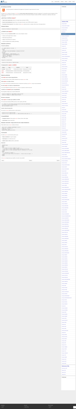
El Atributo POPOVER (64, 293)
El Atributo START (64, 340)
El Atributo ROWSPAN (64, 314)
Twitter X (50, 407)
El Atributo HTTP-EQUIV (65, 105)
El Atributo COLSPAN (64, 52)
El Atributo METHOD (64, 134)
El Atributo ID (63, 107)
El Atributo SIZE (64, 324)
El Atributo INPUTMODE (65, 111)
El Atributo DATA (64, 62)
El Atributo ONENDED (64, 193)
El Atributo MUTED (64, 140)
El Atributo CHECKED (64, 44)
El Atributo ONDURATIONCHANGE (66, 189)
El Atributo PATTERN (64, 289)
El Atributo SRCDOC (64, 334)
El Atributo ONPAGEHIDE (65, 236)
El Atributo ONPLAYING (65, 246)
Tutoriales (62, 1)
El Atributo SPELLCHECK (65, 330)
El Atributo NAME (64, 142)
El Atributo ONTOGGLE (65, 275)
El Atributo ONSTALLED (65, 269)
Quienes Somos (27, 406)
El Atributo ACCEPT (64, 23)
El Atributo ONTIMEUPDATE (65, 273)
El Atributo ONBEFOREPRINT (65, 150)
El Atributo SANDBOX (64, 316)
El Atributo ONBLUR (64, 154)
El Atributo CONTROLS (65, 58)
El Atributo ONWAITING (65, 281)
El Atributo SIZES (64, 326)
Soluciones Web (57, 1)
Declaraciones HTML (64, 368)
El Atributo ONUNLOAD (65, 277)
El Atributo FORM (64, 89)
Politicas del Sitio (27, 407)
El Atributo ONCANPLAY (65, 156)
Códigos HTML (64, 374)
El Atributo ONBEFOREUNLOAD (66, 152)
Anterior (3, 160)
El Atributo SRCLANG (64, 336)
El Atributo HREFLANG (65, 103)
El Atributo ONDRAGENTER (65, 179)
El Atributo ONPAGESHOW (65, 238)
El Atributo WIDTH (64, 361)
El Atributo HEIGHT (64, 95)
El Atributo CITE (64, 46)
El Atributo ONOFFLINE (65, 232)
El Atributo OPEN (64, 285)
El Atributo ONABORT (64, 146)
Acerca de (25, 405)
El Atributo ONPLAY (64, 244)
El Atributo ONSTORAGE (65, 271)
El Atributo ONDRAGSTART (65, 187)
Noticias (66, 1)
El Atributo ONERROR (64, 195)
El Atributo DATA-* (64, 64)
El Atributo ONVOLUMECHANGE (66, 279)
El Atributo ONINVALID (64, 203)
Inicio (52, 1)
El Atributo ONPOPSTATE (65, 248)
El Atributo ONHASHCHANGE (65, 199)
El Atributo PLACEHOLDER (65, 291)
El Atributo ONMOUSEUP (65, 228)
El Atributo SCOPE (64, 318)
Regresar (30, 160)
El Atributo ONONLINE (64, 234)
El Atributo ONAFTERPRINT (65, 148)
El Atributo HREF (64, 101)
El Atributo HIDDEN (64, 97)
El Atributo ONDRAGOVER (65, 183)
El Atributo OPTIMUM (64, 287)
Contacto (70, 1)
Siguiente (58, 160)
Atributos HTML (65, 21)
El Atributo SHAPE (64, 322)
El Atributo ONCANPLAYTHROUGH (66, 158)
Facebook (50, 406)
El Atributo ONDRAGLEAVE (65, 181)
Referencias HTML (65, 366)
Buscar (74, 1)
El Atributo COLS (64, 50)
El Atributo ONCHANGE (65, 160)
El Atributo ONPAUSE (64, 242)
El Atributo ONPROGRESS (65, 250)
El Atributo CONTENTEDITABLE (66, 56)
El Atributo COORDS (64, 60)
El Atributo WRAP (64, 363)
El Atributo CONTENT (64, 54)
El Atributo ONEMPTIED (65, 191)
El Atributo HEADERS (64, 93)
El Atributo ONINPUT (64, 201)
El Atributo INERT (64, 109)
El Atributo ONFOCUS (64, 197)
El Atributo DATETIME (64, 66)
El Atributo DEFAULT (64, 68)
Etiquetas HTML (64, 370)
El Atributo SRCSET (64, 338)
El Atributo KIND (64, 115)
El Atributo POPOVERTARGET (65, 295)
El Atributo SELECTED (64, 320)
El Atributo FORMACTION (65, 91)
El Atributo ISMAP (64, 113)
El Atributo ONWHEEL (64, 283)
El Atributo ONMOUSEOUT (65, 224)
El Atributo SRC (64, 332)
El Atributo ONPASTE (64, 240)
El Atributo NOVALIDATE (65, 144)
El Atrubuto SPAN (64, 328)
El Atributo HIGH (64, 99)
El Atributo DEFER (64, 70)
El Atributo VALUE (64, 359)
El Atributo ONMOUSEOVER (65, 226)
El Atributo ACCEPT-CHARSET (65, 25)
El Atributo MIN (64, 136)
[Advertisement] (68, 13)
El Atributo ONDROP (64, 185)
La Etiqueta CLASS (64, 48)
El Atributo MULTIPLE (64, 138)
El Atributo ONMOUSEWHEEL (65, 230)
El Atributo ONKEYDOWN (65, 205)
